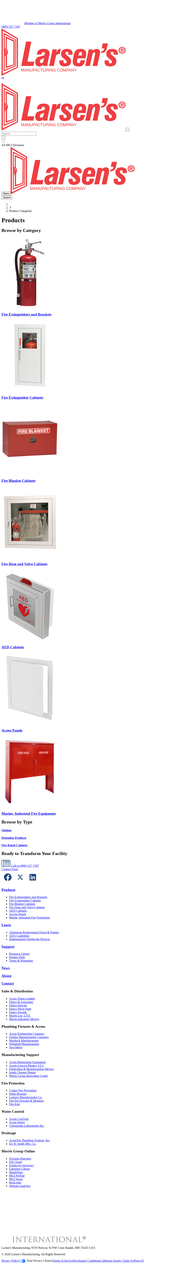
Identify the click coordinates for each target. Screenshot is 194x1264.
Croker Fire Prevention (23, 1090)
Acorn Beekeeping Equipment (27, 1062)
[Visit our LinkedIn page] (33, 882)
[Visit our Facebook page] (8, 882)
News (6, 968)
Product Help (17, 957)
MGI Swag (16, 1179)
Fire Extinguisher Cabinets (25, 900)
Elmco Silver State (20, 1008)
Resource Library (19, 953)
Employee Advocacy (21, 1165)
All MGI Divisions (13, 145)
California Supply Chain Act (117, 1260)
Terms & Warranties (21, 960)
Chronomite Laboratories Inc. (26, 1125)
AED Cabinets (18, 910)
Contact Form (10, 869)
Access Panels (17, 914)
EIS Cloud (15, 1162)
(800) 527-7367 (11, 26)
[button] (3, 78)
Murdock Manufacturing (23, 1040)
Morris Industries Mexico (24, 1019)
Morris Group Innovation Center (28, 1075)
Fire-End (14, 1104)
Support (8, 947)
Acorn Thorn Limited (22, 998)
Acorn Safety (17, 1122)
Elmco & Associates (21, 1002)
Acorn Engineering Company (27, 1033)
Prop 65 (139, 1260)
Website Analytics (20, 1186)
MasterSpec (16, 1172)
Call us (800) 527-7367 (24, 865)
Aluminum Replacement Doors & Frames (34, 932)
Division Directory (20, 1158)
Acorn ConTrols (19, 1119)
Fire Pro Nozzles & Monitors (26, 1100)
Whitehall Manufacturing (24, 1044)
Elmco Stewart (18, 1005)
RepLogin (15, 1182)
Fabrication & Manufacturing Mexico (31, 1069)
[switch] (3, 141)
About (6, 976)
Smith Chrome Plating (22, 1072)
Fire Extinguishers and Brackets (28, 897)
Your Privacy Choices (40, 1260)
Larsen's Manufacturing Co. (25, 1097)
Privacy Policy (10, 1260)
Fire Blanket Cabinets (22, 903)
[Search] (3, 138)
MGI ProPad (16, 1175)
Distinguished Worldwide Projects (29, 939)
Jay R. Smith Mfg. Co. (22, 1143)
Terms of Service (63, 1260)
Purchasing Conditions (86, 1260)
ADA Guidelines (19, 935)
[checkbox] (97, 141)
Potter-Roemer (18, 1093)
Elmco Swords (18, 1012)
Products (8, 890)
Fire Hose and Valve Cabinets (27, 907)
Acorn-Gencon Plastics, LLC (26, 1065)
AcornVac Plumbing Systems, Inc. (29, 1140)
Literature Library (19, 1168)
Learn (6, 925)
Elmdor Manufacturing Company (29, 1037)
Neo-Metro (15, 1047)
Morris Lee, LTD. (20, 1015)
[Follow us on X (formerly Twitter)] (20, 882)
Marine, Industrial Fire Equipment (29, 917)
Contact (8, 983)
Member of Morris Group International (47, 23)
